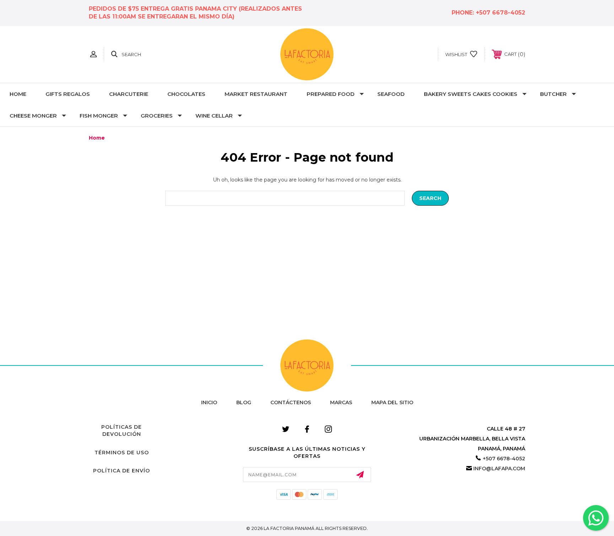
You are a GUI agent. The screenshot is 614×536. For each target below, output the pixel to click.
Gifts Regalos (67, 94)
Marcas (341, 402)
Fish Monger (99, 115)
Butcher (553, 94)
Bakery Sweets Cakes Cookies (470, 94)
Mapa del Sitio (392, 402)
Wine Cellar (214, 115)
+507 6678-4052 (500, 12)
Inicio (209, 402)
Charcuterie (128, 94)
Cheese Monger (33, 115)
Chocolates (186, 94)
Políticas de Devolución (121, 430)
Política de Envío (121, 470)
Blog (243, 402)
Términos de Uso (122, 452)
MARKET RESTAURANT (256, 94)
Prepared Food (331, 94)
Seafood (391, 94)
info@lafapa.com (499, 468)
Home (18, 94)
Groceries (157, 115)
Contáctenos (290, 402)
